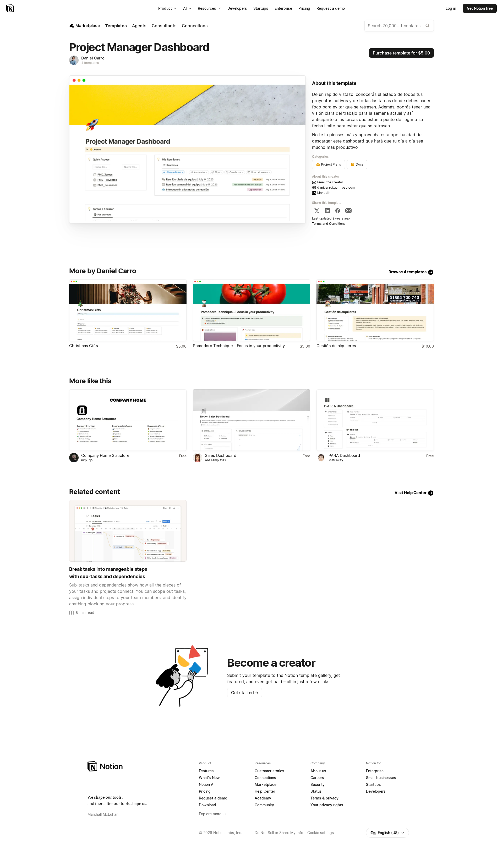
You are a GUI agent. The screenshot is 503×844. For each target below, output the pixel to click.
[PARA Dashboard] (375, 420)
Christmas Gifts (83, 345)
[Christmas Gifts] (128, 310)
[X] (316, 210)
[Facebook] (337, 210)
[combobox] (399, 25)
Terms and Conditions (329, 224)
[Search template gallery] (427, 25)
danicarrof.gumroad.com (336, 187)
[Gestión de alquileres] (375, 310)
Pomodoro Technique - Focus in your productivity (239, 345)
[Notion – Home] (10, 8)
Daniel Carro (93, 58)
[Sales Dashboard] (251, 420)
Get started (245, 692)
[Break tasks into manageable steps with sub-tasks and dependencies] (128, 531)
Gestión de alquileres (336, 345)
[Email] (348, 210)
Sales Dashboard (220, 455)
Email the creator (330, 182)
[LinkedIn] (327, 210)
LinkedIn (323, 193)
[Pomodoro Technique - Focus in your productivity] (251, 310)
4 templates (90, 63)
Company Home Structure (105, 455)
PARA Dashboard (344, 455)
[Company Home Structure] (128, 420)
